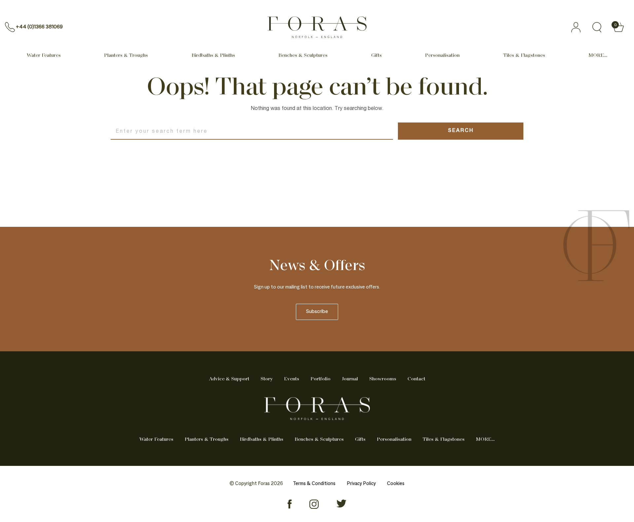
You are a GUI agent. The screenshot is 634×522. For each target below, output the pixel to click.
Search (461, 131)
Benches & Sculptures (303, 55)
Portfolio (320, 379)
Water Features (44, 55)
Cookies (396, 483)
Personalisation (442, 55)
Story (267, 379)
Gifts (376, 55)
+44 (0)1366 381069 (39, 27)
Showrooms (382, 379)
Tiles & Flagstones (524, 55)
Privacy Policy (361, 483)
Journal (350, 379)
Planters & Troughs (126, 55)
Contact (416, 379)
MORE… (597, 55)
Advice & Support (229, 379)
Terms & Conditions (314, 483)
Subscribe (317, 312)
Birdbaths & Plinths (213, 55)
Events (291, 379)
